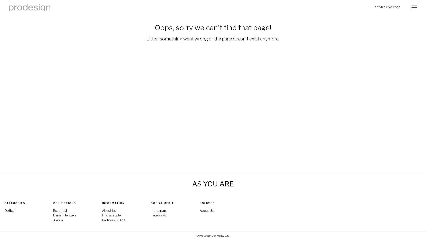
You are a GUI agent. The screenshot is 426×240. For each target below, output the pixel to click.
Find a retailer (112, 215)
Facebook (158, 215)
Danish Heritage (65, 215)
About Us (109, 211)
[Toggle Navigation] (414, 7)
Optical (9, 211)
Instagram (158, 211)
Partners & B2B (113, 220)
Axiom (58, 220)
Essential (60, 211)
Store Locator (388, 7)
